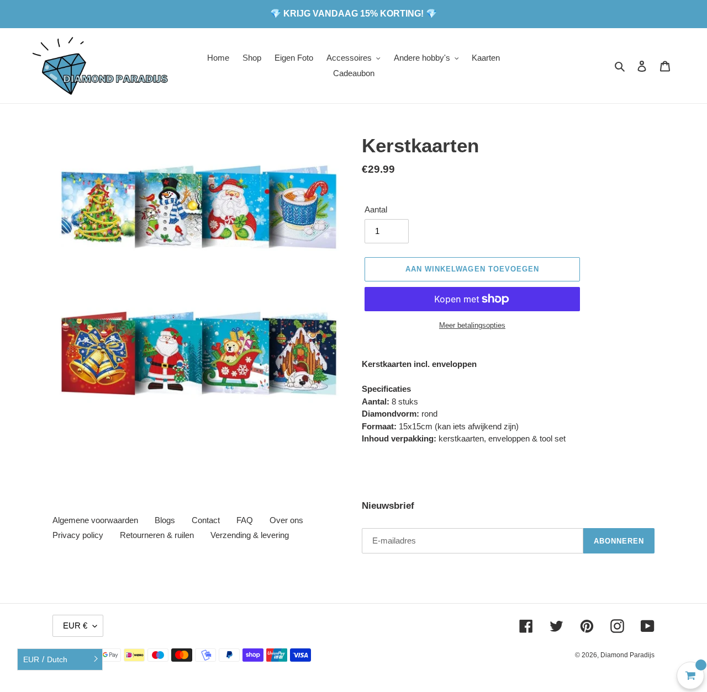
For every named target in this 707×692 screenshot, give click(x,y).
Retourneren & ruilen (157, 535)
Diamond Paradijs (627, 655)
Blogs (165, 520)
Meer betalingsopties (472, 325)
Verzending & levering (249, 535)
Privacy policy (77, 535)
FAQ (244, 520)
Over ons (286, 520)
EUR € (75, 625)
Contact (206, 520)
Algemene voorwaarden (95, 520)
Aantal (376, 209)
